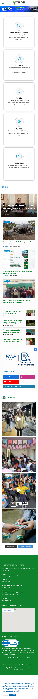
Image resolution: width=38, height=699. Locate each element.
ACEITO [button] (13, 695)
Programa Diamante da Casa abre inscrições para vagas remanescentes (12, 332)
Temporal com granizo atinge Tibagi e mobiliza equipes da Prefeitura (12, 323)
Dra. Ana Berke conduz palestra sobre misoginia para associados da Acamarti (13, 313)
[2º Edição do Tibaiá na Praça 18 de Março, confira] (19, 419)
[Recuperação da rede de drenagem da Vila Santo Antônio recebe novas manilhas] (19, 230)
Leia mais (21, 690)
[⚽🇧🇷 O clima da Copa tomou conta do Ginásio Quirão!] (19, 526)
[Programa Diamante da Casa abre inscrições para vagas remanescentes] (30, 332)
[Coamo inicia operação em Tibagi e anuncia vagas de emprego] (19, 259)
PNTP (9, 658)
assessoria (14, 650)
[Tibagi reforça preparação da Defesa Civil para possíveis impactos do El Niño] (30, 341)
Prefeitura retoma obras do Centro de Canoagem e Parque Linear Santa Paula (19, 208)
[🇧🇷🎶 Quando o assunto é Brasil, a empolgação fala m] (19, 490)
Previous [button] (2, 9)
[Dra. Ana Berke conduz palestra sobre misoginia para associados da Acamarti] (30, 313)
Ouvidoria (4, 600)
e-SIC (9, 600)
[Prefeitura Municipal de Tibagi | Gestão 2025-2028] (19, 3)
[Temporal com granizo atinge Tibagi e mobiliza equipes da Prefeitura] (30, 323)
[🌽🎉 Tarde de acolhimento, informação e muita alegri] (19, 454)
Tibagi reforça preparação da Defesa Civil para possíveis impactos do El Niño (12, 341)
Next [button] (35, 9)
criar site (13, 648)
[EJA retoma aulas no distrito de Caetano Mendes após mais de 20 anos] (19, 288)
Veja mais (33, 187)
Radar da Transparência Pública (22, 658)
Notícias (6, 221)
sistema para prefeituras (24, 648)
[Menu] (3, 3)
